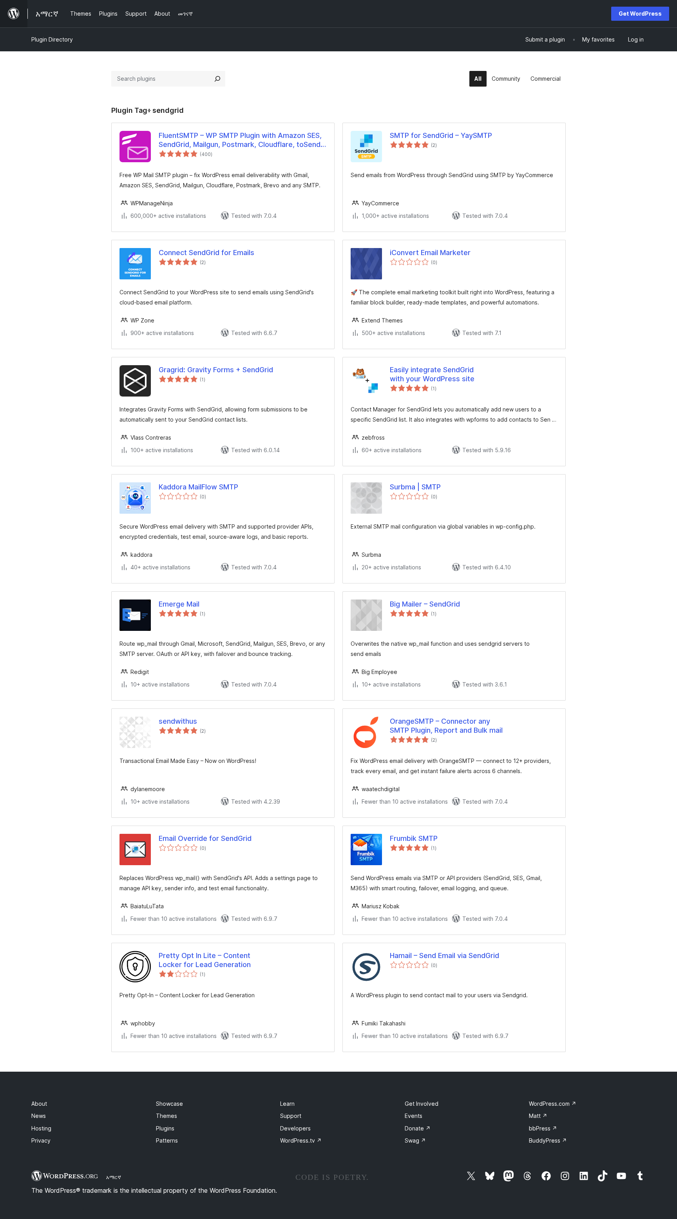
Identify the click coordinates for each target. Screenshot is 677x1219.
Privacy (41, 1140)
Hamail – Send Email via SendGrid (444, 955)
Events (413, 1115)
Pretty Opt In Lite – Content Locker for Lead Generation (205, 960)
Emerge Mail (179, 604)
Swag (415, 1140)
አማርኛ (113, 1177)
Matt (538, 1115)
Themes (166, 1115)
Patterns (167, 1140)
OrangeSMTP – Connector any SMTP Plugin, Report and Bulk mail (446, 725)
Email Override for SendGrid (205, 838)
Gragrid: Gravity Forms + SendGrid (216, 370)
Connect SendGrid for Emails (206, 252)
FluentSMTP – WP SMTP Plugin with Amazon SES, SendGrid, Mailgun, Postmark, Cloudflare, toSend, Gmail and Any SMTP (240, 140)
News (38, 1115)
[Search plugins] (217, 79)
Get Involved (421, 1103)
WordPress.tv (301, 1140)
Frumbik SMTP (414, 838)
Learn (287, 1103)
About (39, 1103)
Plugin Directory (52, 39)
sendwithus (178, 721)
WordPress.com (552, 1103)
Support (290, 1115)
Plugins (165, 1128)
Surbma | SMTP (415, 487)
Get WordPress (640, 13)
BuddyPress (548, 1140)
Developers (295, 1128)
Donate (418, 1128)
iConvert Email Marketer (430, 252)
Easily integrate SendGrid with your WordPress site (432, 374)
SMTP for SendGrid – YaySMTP (441, 135)
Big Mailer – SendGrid (425, 604)
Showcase (169, 1103)
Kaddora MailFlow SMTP (198, 487)
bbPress (543, 1128)
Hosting (41, 1128)
